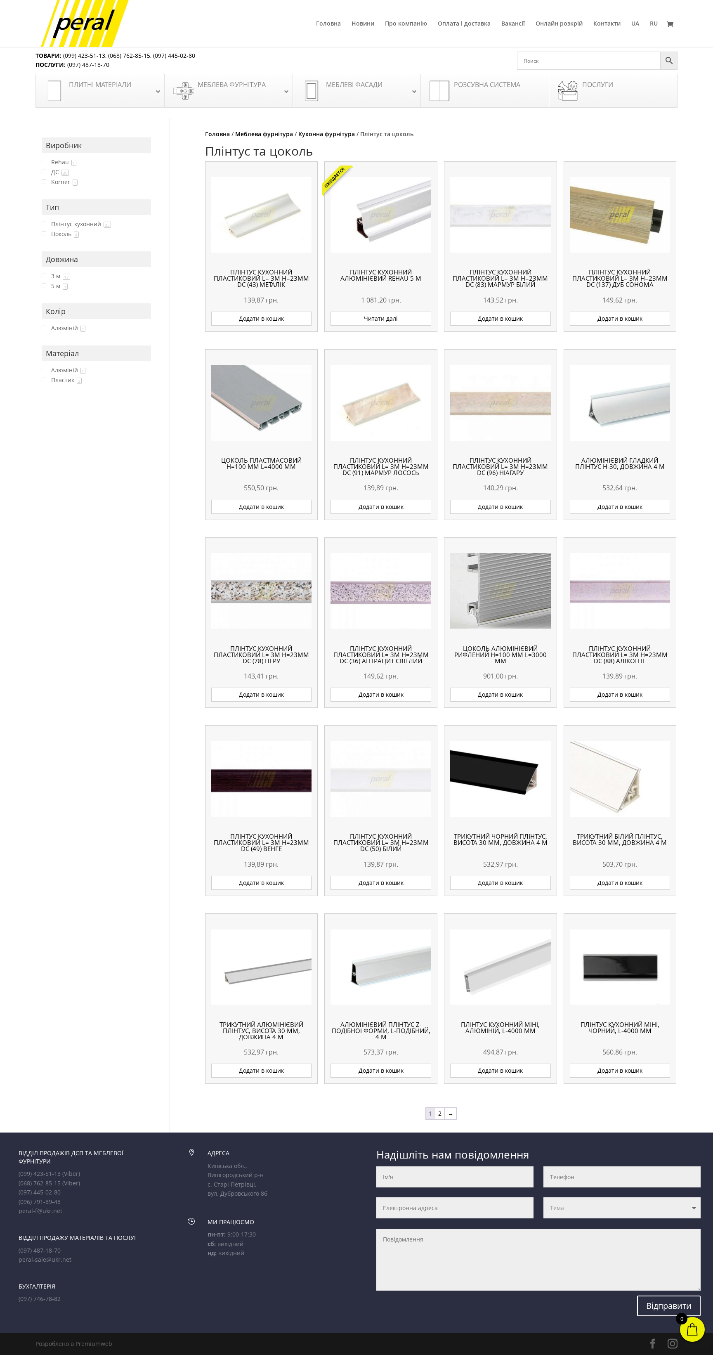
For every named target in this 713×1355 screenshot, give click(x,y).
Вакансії (513, 24)
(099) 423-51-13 (83, 55)
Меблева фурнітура (264, 134)
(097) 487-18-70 (87, 65)
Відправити (669, 1305)
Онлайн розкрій (559, 24)
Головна (328, 24)
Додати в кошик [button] (261, 318)
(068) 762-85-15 (129, 55)
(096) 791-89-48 (40, 1202)
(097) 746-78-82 (40, 1299)
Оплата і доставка (464, 24)
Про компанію (406, 24)
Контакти (607, 24)
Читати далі (381, 318)
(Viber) (71, 1174)
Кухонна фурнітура (326, 134)
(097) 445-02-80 (174, 55)
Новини (363, 24)
